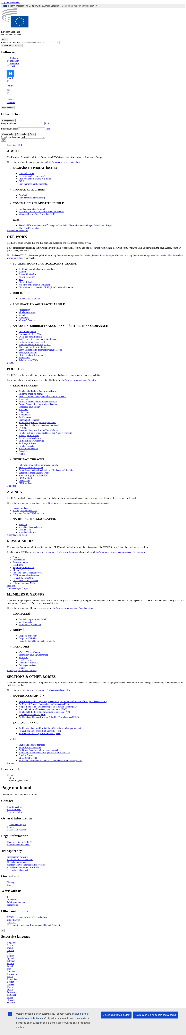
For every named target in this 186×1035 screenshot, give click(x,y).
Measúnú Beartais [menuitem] (27, 320)
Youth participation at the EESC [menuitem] (33, 475)
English (10, 955)
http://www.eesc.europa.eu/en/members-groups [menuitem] (73, 608)
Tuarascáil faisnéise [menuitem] (27, 274)
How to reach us (14, 807)
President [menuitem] (11, 585)
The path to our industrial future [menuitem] (33, 347)
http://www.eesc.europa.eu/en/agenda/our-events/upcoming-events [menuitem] (78, 503)
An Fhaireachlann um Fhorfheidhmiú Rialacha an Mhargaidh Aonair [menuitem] (50, 728)
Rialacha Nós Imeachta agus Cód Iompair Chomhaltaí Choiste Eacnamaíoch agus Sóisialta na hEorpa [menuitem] (65, 225)
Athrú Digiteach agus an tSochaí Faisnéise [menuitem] (38, 401)
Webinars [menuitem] (23, 524)
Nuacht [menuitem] (16, 557)
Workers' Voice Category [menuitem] (30, 652)
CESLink (11, 922)
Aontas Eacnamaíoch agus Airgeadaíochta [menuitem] (38, 404)
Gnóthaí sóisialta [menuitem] (26, 446)
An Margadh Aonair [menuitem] (28, 443)
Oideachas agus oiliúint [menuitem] (29, 407)
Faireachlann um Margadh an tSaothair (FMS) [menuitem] (40, 733)
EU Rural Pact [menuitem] (25, 483)
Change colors (8, 120)
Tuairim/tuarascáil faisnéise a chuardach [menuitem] (37, 269)
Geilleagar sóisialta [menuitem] (27, 665)
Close (32, 134)
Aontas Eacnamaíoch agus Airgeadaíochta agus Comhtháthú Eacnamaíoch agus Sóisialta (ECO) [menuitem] (63, 701)
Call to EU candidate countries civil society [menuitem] (38, 465)
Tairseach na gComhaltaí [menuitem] (30, 624)
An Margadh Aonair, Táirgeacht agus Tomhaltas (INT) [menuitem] (44, 704)
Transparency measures (17, 857)
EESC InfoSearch (17, 829)
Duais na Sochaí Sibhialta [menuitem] (30, 336)
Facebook (14, 63)
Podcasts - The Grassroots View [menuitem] (27, 572)
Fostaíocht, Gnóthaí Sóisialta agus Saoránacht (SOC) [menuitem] (43, 709)
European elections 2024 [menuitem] (30, 334)
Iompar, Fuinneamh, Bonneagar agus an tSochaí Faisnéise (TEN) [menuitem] (48, 706)
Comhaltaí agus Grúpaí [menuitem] (17, 588)
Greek (10, 953)
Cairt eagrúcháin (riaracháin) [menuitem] (32, 197)
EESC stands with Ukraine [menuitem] (31, 355)
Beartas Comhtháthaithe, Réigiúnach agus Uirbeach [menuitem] (42, 396)
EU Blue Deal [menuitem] (25, 478)
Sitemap (10, 882)
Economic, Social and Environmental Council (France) (34, 925)
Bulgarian (11, 942)
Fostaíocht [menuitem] (23, 409)
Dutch (10, 987)
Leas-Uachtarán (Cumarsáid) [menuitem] (32, 176)
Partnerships (12, 905)
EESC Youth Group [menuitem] (28, 758)
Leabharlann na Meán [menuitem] (25, 583)
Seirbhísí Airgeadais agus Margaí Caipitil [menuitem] (37, 422)
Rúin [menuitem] (21, 279)
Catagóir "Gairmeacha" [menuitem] (29, 662)
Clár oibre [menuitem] (11, 486)
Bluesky (11, 78)
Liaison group (13, 920)
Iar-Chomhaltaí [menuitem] (25, 622)
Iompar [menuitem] (22, 454)
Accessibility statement (17, 870)
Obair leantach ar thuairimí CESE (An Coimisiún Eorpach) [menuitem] (46, 287)
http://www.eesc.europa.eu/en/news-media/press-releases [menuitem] (120, 552)
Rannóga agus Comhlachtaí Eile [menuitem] (21, 670)
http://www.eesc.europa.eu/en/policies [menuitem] (78, 380)
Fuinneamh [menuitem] (24, 412)
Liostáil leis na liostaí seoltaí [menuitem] (25, 580)
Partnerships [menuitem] (24, 357)
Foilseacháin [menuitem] (24, 310)
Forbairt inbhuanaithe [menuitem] (28, 448)
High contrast (8, 108)
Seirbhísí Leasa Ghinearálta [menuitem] (31, 440)
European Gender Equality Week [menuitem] (34, 473)
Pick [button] (47, 123)
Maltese (10, 984)
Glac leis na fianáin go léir (116, 1015)
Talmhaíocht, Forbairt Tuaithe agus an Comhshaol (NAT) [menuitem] (45, 712)
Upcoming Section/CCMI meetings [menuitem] (29, 513)
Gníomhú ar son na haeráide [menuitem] (31, 394)
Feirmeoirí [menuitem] (23, 657)
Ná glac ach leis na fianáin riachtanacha (155, 1015)
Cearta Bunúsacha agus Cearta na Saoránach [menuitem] (39, 425)
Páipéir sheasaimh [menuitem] (27, 277)
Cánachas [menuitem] (23, 451)
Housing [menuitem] (22, 427)
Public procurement (16, 902)
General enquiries (15, 812)
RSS (9, 885)
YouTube (11, 102)
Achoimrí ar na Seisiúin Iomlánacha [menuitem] (35, 284)
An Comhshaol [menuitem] (26, 417)
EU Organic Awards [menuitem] (28, 352)
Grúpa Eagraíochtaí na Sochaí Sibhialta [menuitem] (37, 641)
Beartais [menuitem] (10, 363)
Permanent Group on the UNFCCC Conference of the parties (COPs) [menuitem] (50, 760)
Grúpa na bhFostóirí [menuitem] (28, 635)
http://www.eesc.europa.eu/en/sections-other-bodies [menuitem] (46, 690)
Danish (10, 948)
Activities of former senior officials (23, 867)
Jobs (9, 897)
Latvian (10, 982)
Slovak (10, 997)
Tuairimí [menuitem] (22, 271)
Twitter (13, 66)
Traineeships (12, 899)
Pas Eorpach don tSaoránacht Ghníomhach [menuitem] (38, 339)
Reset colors (22, 134)
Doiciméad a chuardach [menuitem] (29, 298)
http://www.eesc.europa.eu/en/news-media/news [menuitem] (55, 552)
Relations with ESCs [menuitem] (28, 360)
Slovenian (11, 1000)
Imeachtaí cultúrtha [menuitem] (27, 532)
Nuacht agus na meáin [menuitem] (17, 535)
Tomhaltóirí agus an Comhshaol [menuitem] (33, 655)
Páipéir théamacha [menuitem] (27, 312)
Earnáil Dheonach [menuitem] (27, 660)
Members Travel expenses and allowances (26, 864)
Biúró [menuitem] (21, 181)
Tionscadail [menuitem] (24, 317)
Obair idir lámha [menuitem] (26, 282)
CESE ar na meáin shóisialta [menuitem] (26, 575)
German (10, 950)
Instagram (14, 61)
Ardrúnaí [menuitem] (23, 195)
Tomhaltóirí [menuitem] (24, 399)
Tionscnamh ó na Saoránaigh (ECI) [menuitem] (35, 344)
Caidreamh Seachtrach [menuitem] (29, 420)
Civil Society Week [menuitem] (27, 331)
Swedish (11, 1002)
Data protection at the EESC (20, 842)
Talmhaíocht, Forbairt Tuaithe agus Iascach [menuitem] (38, 391)
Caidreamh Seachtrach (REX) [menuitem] (32, 714)
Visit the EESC (14, 809)
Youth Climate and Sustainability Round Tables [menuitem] (40, 350)
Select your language (10, 137)
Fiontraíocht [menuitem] (24, 414)
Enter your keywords (10, 42)
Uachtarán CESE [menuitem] (26, 173)
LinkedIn (14, 58)
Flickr (9, 90)
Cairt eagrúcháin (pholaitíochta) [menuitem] (33, 184)
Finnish (10, 963)
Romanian (11, 995)
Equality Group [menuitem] (26, 755)
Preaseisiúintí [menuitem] (19, 559)
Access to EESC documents (20, 859)
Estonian (11, 961)
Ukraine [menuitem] (10, 763)
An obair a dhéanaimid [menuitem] (17, 230)
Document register (17, 824)
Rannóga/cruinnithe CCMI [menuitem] (25, 510)
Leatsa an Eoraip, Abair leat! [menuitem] (32, 342)
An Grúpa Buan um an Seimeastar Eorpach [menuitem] (38, 750)
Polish (10, 989)
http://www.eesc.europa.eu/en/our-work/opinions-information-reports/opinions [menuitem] (88, 255)
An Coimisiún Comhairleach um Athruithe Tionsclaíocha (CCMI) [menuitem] (49, 717)
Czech (10, 945)
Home (10, 775)
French (10, 966)
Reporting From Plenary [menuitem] (24, 567)
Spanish (10, 958)
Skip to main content (10, 2)
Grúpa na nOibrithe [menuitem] (27, 638)
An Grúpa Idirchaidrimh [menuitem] (30, 747)
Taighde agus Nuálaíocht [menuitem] (30, 438)
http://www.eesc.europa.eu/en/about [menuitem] (63, 162)
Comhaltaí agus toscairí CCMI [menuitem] (32, 619)
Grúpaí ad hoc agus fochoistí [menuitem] (32, 745)
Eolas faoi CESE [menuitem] (15, 145)
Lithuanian (12, 979)
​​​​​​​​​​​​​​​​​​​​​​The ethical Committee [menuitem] (29, 228)
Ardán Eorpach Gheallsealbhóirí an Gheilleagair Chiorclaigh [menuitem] (46, 470)
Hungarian (12, 974)
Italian (10, 976)
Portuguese (12, 992)
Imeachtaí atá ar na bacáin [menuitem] (30, 527)
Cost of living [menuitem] (25, 480)
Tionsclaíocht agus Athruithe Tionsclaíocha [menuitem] (38, 430)
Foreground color (9, 123)
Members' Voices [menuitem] (20, 570)
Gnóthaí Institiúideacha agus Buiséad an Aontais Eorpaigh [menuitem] (45, 433)
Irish (9, 968)
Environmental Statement (18, 844)
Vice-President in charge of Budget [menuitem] (35, 178)
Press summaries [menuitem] (20, 562)
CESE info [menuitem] (18, 565)
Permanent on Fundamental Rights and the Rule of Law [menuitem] (44, 752)
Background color (9, 128)
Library (10, 827)
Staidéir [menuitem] (22, 315)
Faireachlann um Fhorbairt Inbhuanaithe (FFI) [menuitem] (40, 731)
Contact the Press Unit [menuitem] (23, 578)
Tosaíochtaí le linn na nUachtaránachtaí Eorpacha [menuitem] (41, 211)
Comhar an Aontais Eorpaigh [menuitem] (32, 209)
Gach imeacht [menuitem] (25, 529)
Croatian (11, 971)
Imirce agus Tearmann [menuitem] (29, 435)
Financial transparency (17, 862)
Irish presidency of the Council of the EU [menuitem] (37, 214)
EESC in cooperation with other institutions (27, 917)
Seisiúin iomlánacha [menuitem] (22, 508)
